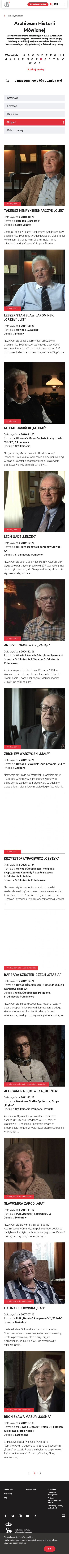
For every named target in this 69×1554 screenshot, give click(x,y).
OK (49, 1549)
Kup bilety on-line (38, 4)
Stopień (11, 122)
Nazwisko (12, 98)
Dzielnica (12, 114)
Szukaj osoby (35, 69)
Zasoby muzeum (15, 16)
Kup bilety (8, 1494)
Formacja (12, 106)
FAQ (5, 1498)
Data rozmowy (15, 130)
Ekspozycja (8, 1489)
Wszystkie (11, 55)
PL (51, 4)
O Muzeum (52, 1489)
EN (56, 4)
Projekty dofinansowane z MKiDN (54, 1500)
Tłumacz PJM (31, 1489)
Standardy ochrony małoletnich (55, 1507)
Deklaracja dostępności (52, 1493)
